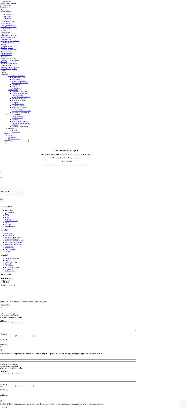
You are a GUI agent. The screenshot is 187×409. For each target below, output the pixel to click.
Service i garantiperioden (8, 25)
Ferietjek (3, 30)
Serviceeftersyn (5, 23)
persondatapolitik (97, 354)
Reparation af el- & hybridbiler (10, 67)
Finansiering (4, 74)
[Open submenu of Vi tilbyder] (11, 18)
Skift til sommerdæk (7, 53)
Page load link (5, 305)
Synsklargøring (5, 32)
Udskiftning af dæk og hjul (9, 63)
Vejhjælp (3, 72)
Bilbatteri (3, 44)
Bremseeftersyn (5, 28)
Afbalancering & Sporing (8, 58)
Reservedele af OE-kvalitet (9, 35)
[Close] (1, 307)
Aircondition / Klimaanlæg (9, 27)
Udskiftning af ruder (7, 48)
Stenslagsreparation (6, 46)
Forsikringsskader (6, 39)
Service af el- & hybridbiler (9, 69)
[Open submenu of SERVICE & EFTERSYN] (25, 76)
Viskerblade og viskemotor (9, 49)
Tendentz (44, 301)
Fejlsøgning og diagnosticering (10, 41)
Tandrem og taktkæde (7, 42)
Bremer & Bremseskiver (8, 37)
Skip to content (5, 1)
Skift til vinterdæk (6, 55)
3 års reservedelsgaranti (8, 21)
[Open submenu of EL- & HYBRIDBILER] (24, 109)
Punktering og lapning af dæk (10, 60)
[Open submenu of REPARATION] (18, 90)
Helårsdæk (4, 56)
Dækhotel (4, 62)
